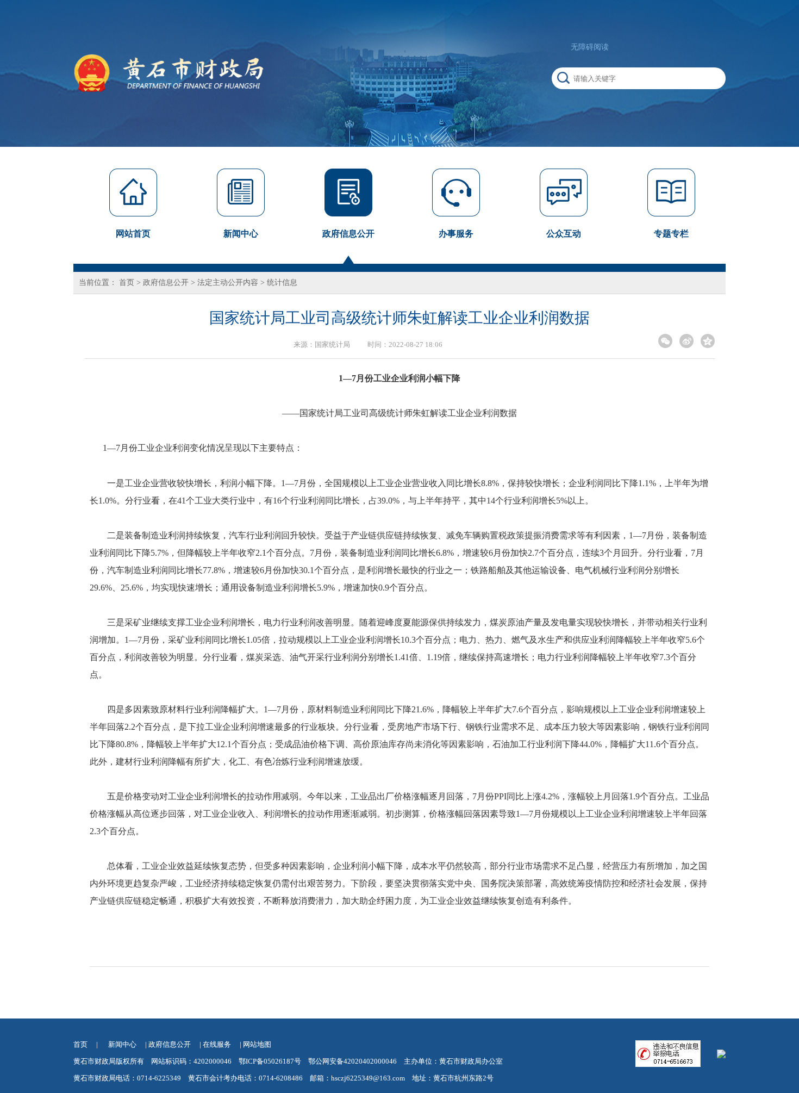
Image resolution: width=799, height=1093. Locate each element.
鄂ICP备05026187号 (270, 1061)
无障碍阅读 (590, 47)
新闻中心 (122, 1044)
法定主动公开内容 (227, 282)
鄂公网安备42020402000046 (352, 1061)
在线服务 (217, 1044)
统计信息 (282, 282)
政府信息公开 (166, 282)
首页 (126, 282)
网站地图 (257, 1044)
